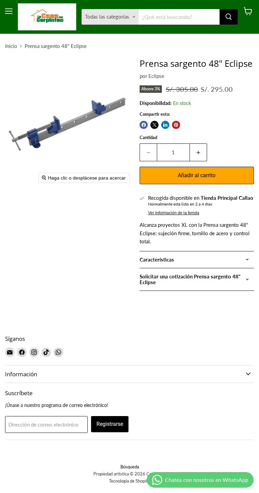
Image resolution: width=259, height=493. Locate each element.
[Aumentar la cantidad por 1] (198, 152)
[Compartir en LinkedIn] (165, 125)
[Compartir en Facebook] (144, 125)
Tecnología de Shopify (129, 481)
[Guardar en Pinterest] (176, 125)
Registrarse (109, 424)
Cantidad (148, 137)
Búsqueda (129, 466)
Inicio (11, 46)
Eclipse (156, 76)
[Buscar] (229, 17)
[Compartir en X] (154, 125)
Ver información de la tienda (173, 213)
